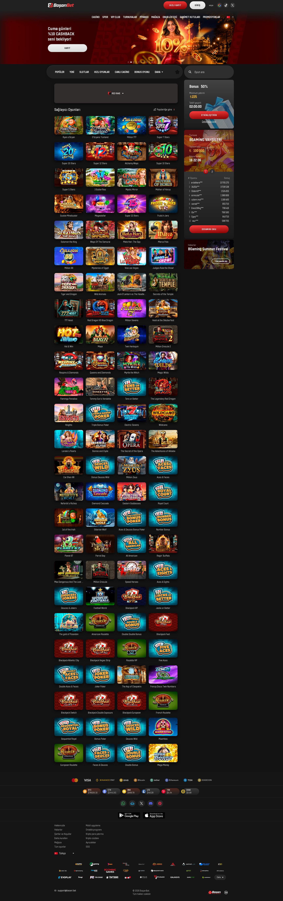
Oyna (68, 132)
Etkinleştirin (209, 115)
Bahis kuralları (61, 838)
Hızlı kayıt (175, 5)
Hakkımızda (59, 825)
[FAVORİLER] (177, 71)
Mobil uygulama (93, 825)
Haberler (58, 829)
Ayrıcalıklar (91, 842)
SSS (88, 846)
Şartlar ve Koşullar (62, 833)
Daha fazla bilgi (209, 121)
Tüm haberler (221, 261)
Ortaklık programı (94, 829)
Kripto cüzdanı (92, 838)
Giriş (197, 5)
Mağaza (58, 842)
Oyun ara (199, 72)
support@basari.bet (67, 890)
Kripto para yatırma (95, 833)
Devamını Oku (209, 229)
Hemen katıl (67, 48)
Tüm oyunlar (60, 846)
